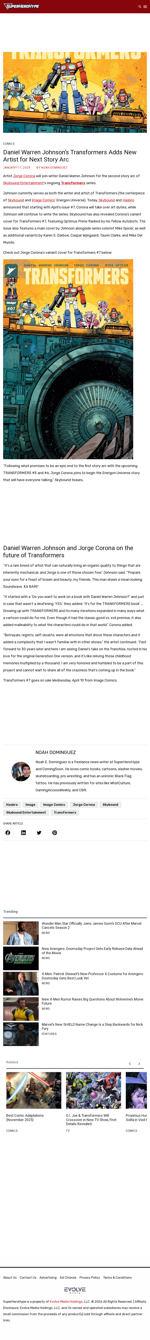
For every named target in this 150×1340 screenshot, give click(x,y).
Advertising (48, 1277)
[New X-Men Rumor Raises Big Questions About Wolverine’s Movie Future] (21, 1009)
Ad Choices (68, 1277)
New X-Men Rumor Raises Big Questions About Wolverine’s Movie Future (92, 1001)
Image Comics (43, 200)
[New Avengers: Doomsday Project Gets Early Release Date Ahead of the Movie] (21, 958)
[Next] (139, 1063)
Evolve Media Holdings (66, 1301)
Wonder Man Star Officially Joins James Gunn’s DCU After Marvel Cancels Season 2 (91, 925)
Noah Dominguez (54, 167)
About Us (10, 1277)
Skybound (16, 200)
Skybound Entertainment (23, 183)
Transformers (73, 183)
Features (49, 1033)
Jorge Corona (24, 176)
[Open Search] (139, 7)
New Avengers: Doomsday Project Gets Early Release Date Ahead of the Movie (92, 951)
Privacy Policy (89, 1277)
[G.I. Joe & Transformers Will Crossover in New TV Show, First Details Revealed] (93, 1090)
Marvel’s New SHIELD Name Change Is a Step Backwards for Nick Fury (92, 1026)
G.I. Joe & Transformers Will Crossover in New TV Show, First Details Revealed (91, 1119)
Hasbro (128, 200)
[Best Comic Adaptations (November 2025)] (33, 1090)
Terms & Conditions (117, 1277)
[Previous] (129, 1063)
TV (68, 1130)
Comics (9, 143)
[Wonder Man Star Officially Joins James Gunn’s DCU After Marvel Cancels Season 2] (21, 933)
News (46, 932)
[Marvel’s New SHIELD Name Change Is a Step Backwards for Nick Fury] (21, 1034)
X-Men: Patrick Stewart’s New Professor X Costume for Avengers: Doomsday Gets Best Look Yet (93, 976)
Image (30, 805)
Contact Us (28, 1277)
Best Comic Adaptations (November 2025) (25, 1117)
